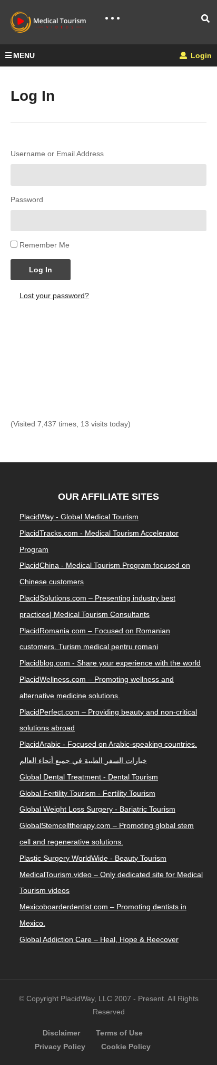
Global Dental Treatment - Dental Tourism (88, 777)
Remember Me (44, 245)
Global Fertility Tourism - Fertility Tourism (87, 793)
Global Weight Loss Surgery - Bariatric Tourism (97, 809)
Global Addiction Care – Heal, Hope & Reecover (99, 939)
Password (27, 199)
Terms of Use (119, 1033)
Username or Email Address (57, 153)
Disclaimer (61, 1033)
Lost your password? (54, 295)
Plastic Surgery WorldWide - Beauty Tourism (92, 858)
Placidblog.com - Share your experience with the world (110, 663)
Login (200, 55)
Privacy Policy (60, 1046)
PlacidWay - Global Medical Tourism (79, 516)
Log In (40, 269)
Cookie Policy (126, 1046)
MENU (24, 55)
